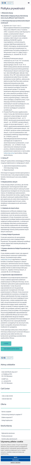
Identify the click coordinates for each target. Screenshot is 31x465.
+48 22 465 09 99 (7, 396)
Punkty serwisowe (7, 436)
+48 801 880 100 (7, 399)
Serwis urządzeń (6, 411)
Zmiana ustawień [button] (15, 462)
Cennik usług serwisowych (9, 439)
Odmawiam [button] (15, 460)
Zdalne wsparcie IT (7, 417)
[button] (28, 3)
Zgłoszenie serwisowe (8, 433)
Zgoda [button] (15, 457)
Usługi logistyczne (7, 420)
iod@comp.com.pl (9, 153)
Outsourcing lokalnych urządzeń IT (12, 414)
